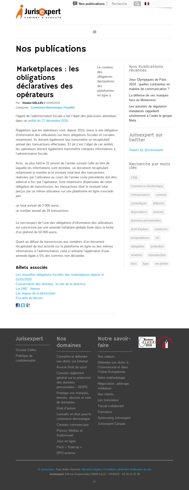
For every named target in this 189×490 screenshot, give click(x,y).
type (146, 263)
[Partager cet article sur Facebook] (18, 306)
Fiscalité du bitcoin (29, 298)
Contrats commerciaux (73, 425)
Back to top (94, 481)
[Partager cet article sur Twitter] (23, 306)
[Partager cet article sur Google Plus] (28, 306)
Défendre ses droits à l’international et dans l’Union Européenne (113, 367)
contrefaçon (139, 203)
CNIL (134, 177)
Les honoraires (108, 400)
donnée (158, 212)
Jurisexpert (47, 469)
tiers (134, 263)
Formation (105, 412)
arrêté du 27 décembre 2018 (48, 120)
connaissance (140, 195)
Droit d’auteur (66, 408)
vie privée (161, 263)
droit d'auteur (139, 229)
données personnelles (146, 220)
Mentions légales (92, 469)
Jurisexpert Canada (111, 424)
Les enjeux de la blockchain (35, 293)
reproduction (157, 255)
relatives (136, 255)
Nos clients (106, 394)
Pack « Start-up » (69, 447)
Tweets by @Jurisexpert (146, 150)
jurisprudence (140, 238)
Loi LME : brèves (28, 289)
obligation (137, 246)
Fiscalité (68, 107)
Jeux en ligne (66, 441)
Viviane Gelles (26, 350)
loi (157, 238)
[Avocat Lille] (42, 12)
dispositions (139, 212)
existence (161, 229)
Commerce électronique (46, 107)
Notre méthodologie (111, 378)
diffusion (158, 203)
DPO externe (66, 453)
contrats (161, 195)
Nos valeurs (106, 356)
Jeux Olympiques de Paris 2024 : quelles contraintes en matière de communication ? (149, 84)
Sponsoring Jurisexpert (114, 418)
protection (157, 246)
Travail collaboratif (111, 406)
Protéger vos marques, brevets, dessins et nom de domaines (74, 397)
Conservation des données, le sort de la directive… (52, 284)
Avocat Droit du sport (72, 367)
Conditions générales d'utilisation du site (127, 469)
